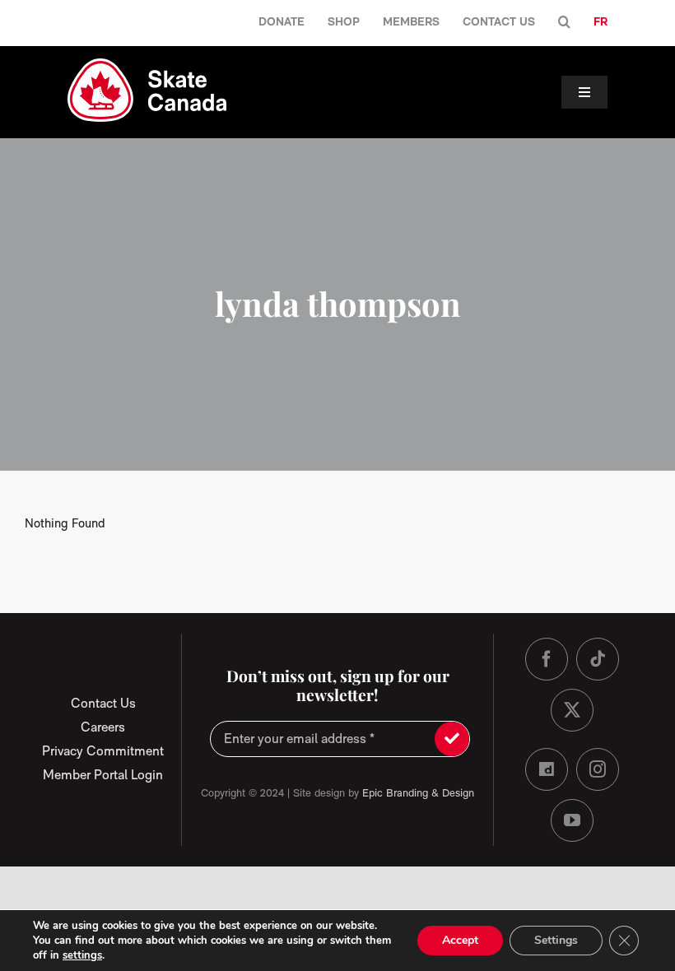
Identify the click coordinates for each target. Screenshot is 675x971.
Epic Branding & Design (418, 793)
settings (82, 955)
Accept (460, 940)
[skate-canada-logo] (147, 64)
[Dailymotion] (546, 769)
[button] (564, 23)
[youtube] (572, 820)
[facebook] (546, 659)
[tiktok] (597, 659)
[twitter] (572, 710)
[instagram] (597, 769)
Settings (556, 940)
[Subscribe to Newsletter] (452, 739)
